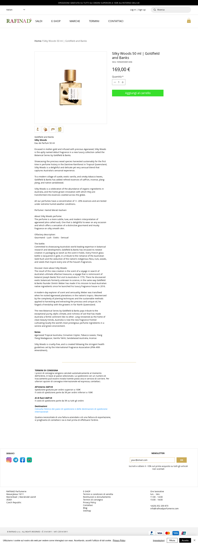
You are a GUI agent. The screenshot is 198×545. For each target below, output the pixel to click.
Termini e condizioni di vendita (98, 494)
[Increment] (123, 82)
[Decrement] (114, 82)
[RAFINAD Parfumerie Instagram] (8, 459)
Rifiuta (172, 540)
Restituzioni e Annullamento (97, 497)
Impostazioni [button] (159, 540)
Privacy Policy (89, 502)
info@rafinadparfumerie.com (164, 508)
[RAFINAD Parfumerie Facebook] (22, 459)
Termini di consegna (93, 499)
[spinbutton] (119, 82)
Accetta (185, 540)
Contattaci (88, 505)
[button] (189, 20)
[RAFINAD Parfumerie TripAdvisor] (29, 459)
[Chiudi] (194, 540)
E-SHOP (86, 491)
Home (37, 41)
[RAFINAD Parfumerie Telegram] (15, 459)
